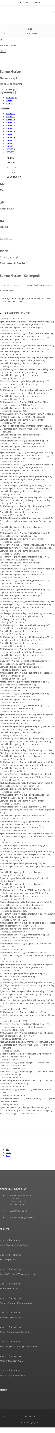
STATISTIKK (12, 167)
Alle (7, 1149)
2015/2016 (10, 131)
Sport (8, 1152)
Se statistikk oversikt (7, 239)
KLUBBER (11, 162)
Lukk (3, 51)
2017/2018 (10, 125)
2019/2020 (10, 119)
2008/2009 (10, 152)
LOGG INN (24, 2)
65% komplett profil (9, 89)
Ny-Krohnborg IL (7, 92)
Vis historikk (7, 313)
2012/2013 (10, 140)
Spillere (9, 100)
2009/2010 (10, 149)
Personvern (30, 1416)
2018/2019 (10, 122)
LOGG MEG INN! (14, 177)
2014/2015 (10, 134)
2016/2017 (10, 128)
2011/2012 (10, 143)
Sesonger (5, 108)
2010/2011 (10, 146)
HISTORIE (11, 172)
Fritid (8, 1155)
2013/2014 (10, 137)
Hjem (30, 28)
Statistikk (10, 103)
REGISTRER (36, 2)
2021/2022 (10, 113)
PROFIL (10, 158)
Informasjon (11, 97)
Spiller (30, 31)
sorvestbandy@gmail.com (22, 1217)
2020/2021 (10, 116)
